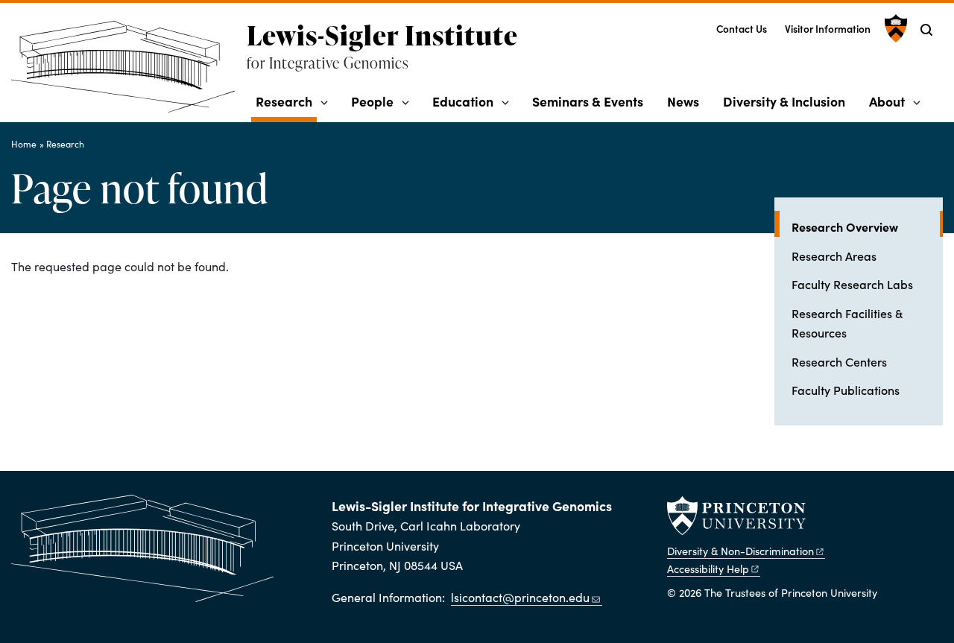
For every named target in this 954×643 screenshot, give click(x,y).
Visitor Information (828, 29)
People (372, 101)
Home (24, 144)
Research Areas (834, 255)
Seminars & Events (587, 101)
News (683, 101)
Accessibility (708, 568)
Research (286, 100)
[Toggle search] (926, 30)
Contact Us (741, 29)
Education (462, 101)
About (887, 101)
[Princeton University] (894, 28)
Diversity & (740, 550)
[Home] (129, 72)
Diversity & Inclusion (784, 101)
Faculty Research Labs (852, 284)
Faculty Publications (846, 389)
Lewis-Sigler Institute (382, 35)
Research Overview (867, 226)
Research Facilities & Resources (847, 322)
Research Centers (839, 361)
